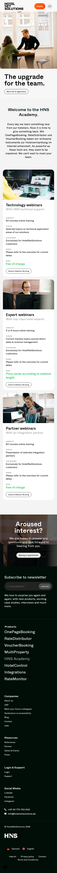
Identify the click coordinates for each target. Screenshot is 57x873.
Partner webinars (21, 428)
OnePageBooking (19, 632)
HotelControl (15, 665)
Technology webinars (24, 205)
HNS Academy (17, 658)
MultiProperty (16, 652)
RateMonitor (15, 679)
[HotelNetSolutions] (11, 835)
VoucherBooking (18, 645)
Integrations (15, 672)
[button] (50, 6)
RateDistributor (18, 638)
